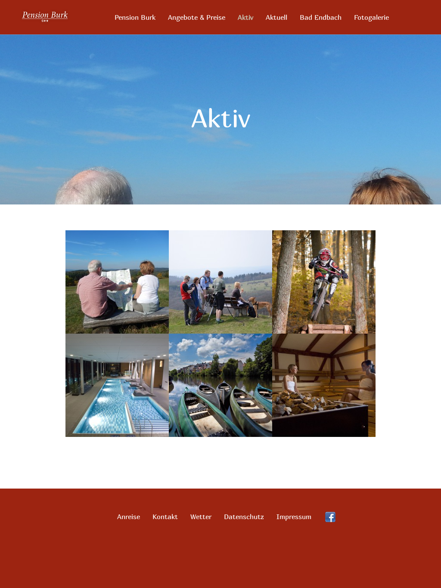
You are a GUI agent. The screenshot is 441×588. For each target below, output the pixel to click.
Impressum (293, 516)
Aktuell (276, 18)
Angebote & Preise (196, 18)
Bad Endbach (321, 18)
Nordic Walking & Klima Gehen (220, 263)
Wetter (200, 516)
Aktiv (245, 18)
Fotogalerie (371, 18)
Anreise (128, 516)
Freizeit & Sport (117, 363)
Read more (117, 292)
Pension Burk (135, 18)
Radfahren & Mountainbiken (324, 259)
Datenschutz (244, 516)
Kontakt (165, 516)
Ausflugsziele (221, 363)
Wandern (117, 259)
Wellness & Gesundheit (323, 363)
